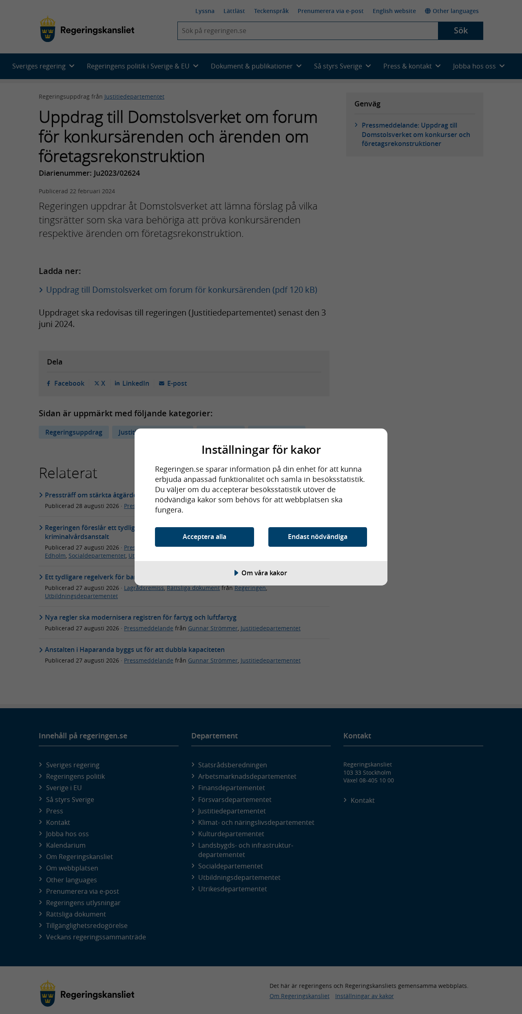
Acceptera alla (204, 536)
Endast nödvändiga (317, 536)
